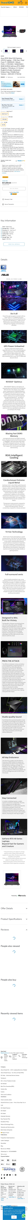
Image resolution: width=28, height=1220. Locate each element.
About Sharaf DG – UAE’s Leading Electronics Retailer (14, 1070)
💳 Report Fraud (5, 1132)
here (20, 1211)
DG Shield (3, 1113)
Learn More (2, 1199)
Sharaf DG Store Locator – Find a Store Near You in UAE (13, 1104)
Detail (12, 93)
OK (14, 1217)
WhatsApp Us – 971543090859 (8, 1151)
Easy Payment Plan (5, 1119)
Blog (2, 1146)
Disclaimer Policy (5, 1121)
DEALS (15, 7)
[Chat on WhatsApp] (23, 1215)
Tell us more (4, 1154)
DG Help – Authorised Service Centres (10, 1075)
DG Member (4, 1083)
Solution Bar (4, 1089)
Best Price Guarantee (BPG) (7, 1086)
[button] (19, 895)
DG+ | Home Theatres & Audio (8, 1081)
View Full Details (14, 244)
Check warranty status (6, 1100)
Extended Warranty (5, 1116)
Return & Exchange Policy (7, 1124)
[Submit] (18, 3)
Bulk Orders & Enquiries (6, 1130)
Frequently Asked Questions (8, 1138)
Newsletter (3, 1143)
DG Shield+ (3, 1111)
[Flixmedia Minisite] (3, 268)
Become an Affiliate (5, 1148)
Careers (2, 1092)
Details (21, 105)
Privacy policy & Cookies (25, 1209)
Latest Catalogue (5, 1140)
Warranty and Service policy (7, 1127)
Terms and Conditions (6, 1094)
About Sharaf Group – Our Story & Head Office (12, 1072)
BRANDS (21, 7)
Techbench (3, 1078)
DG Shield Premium (5, 1108)
